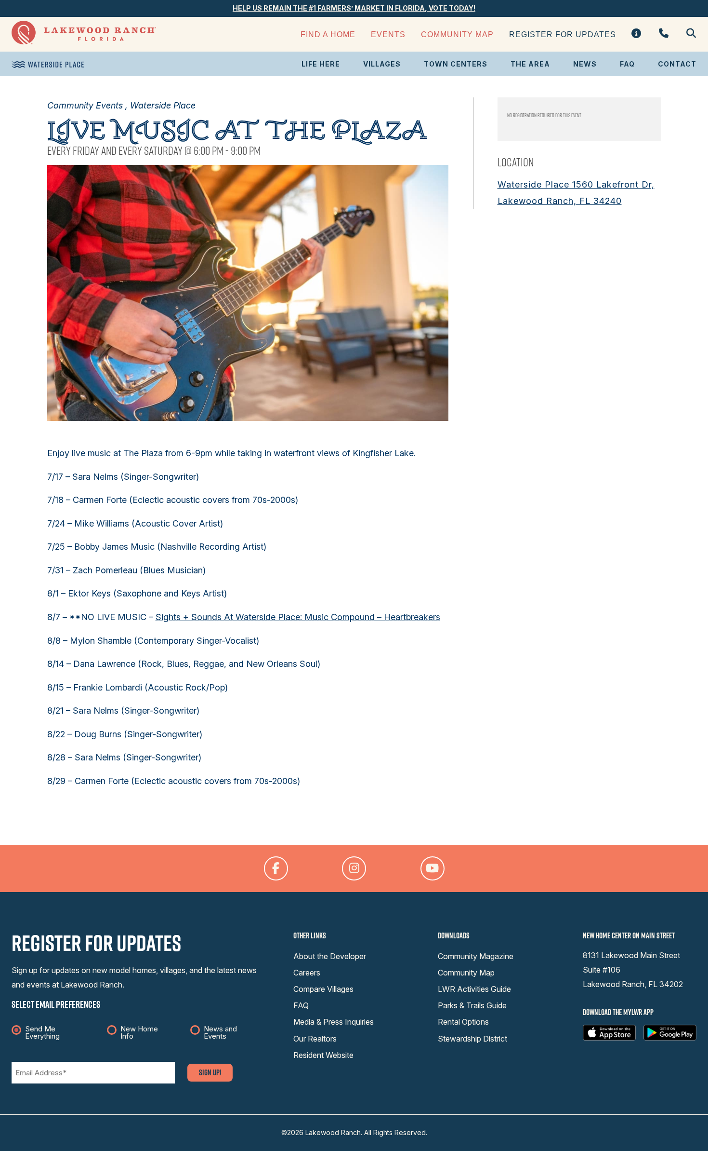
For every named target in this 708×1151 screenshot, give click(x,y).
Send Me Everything (42, 1032)
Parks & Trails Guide (472, 1005)
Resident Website (323, 1055)
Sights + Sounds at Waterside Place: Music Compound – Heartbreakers (298, 617)
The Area (530, 64)
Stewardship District (472, 1038)
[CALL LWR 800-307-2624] (664, 34)
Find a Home (328, 34)
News (585, 64)
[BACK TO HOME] (84, 42)
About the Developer (329, 956)
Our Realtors (315, 1038)
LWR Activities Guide (474, 989)
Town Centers (455, 64)
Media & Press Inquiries (333, 1022)
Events (388, 34)
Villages (382, 64)
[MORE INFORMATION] (636, 34)
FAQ (627, 64)
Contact (677, 64)
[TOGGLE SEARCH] (687, 34)
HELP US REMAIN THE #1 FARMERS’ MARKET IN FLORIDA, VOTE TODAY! (354, 8)
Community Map (457, 34)
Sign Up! (210, 1072)
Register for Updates (562, 34)
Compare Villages (323, 989)
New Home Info (139, 1032)
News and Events (220, 1032)
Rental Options (463, 1022)
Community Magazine (475, 956)
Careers (306, 972)
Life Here (321, 64)
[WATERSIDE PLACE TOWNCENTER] (48, 64)
